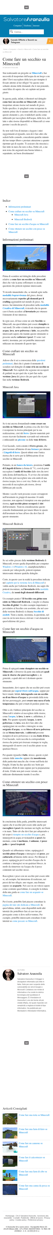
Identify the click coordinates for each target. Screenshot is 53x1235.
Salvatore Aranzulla (11, 67)
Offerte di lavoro (36, 1218)
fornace (35, 449)
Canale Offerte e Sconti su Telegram (24, 41)
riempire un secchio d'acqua (26, 834)
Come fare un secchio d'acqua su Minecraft (29, 223)
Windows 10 (21, 566)
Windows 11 (8, 566)
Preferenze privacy (35, 1220)
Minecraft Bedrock (23, 219)
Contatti (16, 1218)
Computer (18, 25)
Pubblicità (25, 1218)
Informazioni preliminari (20, 206)
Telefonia (27, 25)
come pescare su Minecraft (24, 920)
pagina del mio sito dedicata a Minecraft (21, 904)
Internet (36, 25)
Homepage (9, 1216)
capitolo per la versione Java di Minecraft (25, 582)
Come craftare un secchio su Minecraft (26, 211)
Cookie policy (21, 1220)
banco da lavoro (25, 465)
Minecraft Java (21, 214)
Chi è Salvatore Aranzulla (26, 1216)
